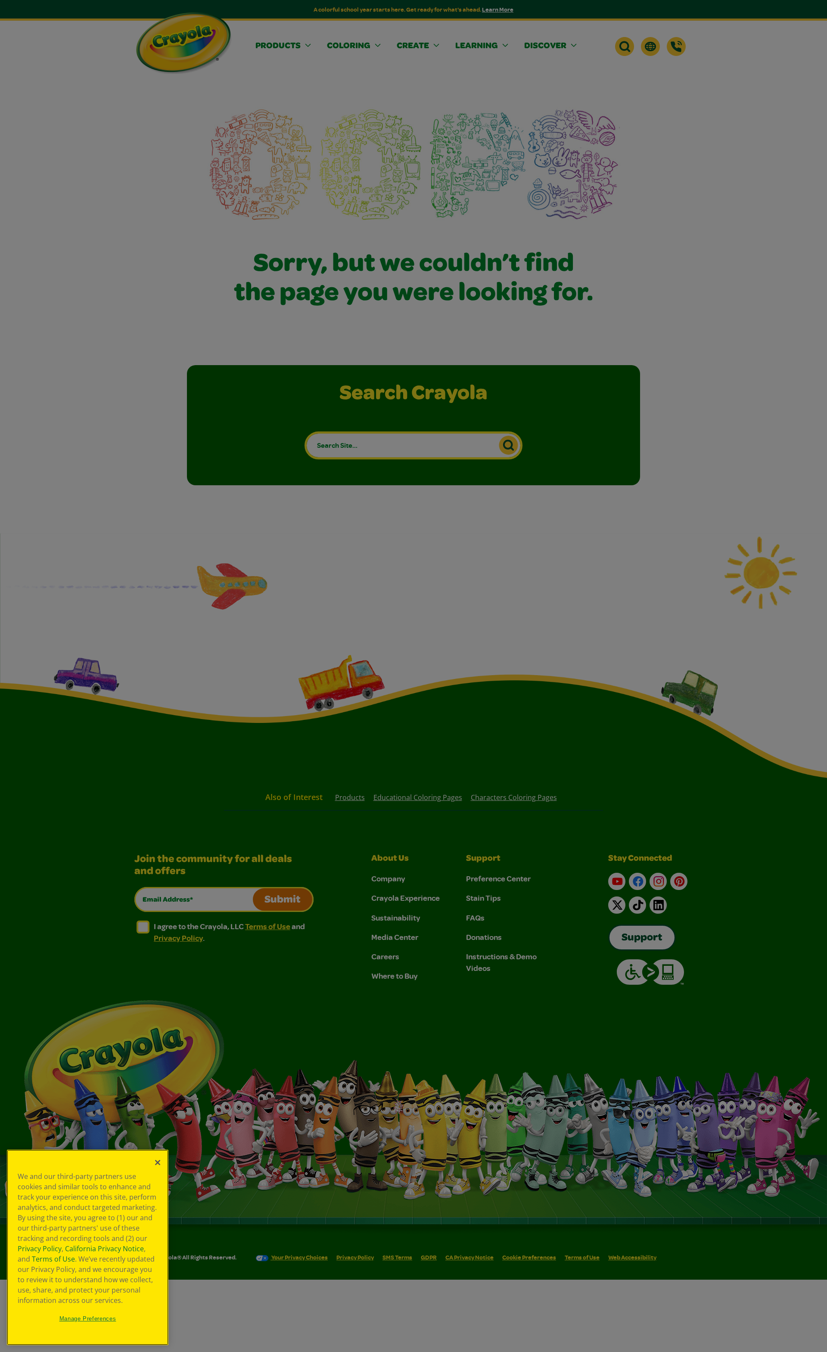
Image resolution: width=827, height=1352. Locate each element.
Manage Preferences (87, 1318)
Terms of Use (53, 1259)
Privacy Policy (40, 1248)
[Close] (157, 1162)
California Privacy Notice (104, 1248)
